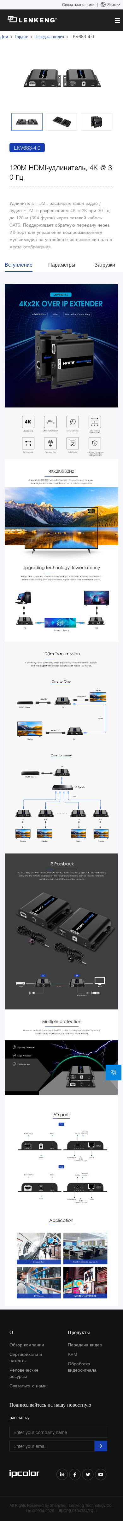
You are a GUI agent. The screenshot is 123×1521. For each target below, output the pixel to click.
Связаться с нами (78, 4)
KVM (72, 1354)
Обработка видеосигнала (82, 1367)
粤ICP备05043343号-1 (78, 1510)
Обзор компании (26, 1344)
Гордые (21, 36)
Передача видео (49, 36)
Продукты (79, 1332)
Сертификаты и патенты (25, 1357)
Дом (4, 36)
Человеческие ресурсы (23, 1373)
